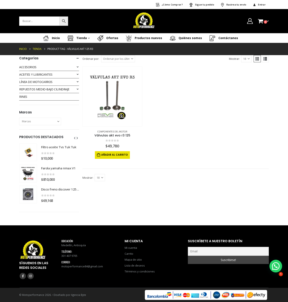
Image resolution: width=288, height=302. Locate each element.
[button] (257, 58)
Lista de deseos (135, 265)
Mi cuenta (131, 248)
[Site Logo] (144, 21)
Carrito (129, 254)
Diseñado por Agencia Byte (70, 295)
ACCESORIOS (27, 67)
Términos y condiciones (140, 271)
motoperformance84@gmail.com (82, 266)
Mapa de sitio (133, 259)
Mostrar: (234, 59)
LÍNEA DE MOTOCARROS (35, 82)
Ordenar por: (90, 59)
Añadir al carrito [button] (114, 154)
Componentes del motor (112, 131)
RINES (23, 97)
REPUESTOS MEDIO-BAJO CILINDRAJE (44, 89)
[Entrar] (249, 21)
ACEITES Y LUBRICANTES (35, 74)
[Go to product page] (112, 96)
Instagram (30, 276)
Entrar (262, 4)
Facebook (23, 276)
